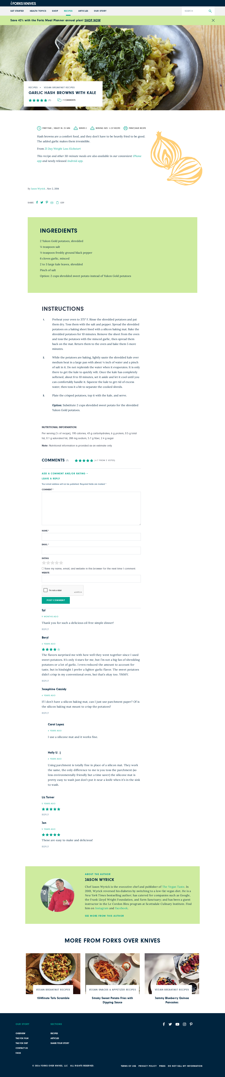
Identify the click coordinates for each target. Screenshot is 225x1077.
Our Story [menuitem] (100, 11)
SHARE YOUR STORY (60, 1043)
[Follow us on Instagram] (184, 1024)
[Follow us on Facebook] (164, 1024)
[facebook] (37, 202)
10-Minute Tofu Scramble (53, 998)
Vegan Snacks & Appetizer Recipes (112, 989)
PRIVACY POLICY (148, 1066)
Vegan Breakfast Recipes (53, 989)
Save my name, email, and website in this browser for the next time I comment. (90, 568)
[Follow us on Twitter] (170, 1024)
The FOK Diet (22, 1043)
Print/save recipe (137, 128)
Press (162, 1066)
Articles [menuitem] (83, 11)
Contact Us (22, 1048)
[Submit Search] (210, 11)
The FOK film (22, 1038)
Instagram (101, 908)
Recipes (54, 1033)
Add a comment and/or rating (64, 473)
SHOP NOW (92, 20)
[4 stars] (57, 563)
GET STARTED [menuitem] (17, 11)
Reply (45, 629)
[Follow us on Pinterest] (191, 1024)
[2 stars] (48, 563)
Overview (20, 1033)
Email (45, 545)
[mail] (51, 202)
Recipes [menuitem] (68, 11)
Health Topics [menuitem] (38, 11)
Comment (47, 490)
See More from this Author (104, 916)
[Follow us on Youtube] (177, 1024)
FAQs (18, 1053)
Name (45, 531)
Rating (45, 558)
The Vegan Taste (172, 886)
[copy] (57, 202)
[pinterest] (47, 202)
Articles (55, 1038)
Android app (74, 161)
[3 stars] (52, 563)
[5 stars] (61, 563)
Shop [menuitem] (55, 11)
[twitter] (41, 202)
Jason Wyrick (38, 188)
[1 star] (44, 563)
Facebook (121, 908)
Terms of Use (128, 1066)
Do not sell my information (185, 1066)
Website (45, 573)
